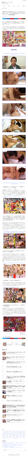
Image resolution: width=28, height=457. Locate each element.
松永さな (18, 433)
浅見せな (17, 434)
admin (24, 334)
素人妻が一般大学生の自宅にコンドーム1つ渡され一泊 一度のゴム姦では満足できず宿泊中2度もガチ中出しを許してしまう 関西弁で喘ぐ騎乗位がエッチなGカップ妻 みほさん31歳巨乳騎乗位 (15, 406)
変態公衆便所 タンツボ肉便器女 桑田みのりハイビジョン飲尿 (13, 395)
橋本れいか (7, 434)
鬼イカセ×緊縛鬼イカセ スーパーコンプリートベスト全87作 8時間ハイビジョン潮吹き (11, 445)
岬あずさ (4, 433)
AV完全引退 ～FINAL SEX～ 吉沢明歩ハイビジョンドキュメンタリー (14, 414)
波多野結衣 (14, 434)
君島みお (18, 432)
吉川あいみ (14, 432)
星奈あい (9, 433)
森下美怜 (4, 434)
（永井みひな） (15, 438)
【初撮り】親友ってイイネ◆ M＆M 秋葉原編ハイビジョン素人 (14, 371)
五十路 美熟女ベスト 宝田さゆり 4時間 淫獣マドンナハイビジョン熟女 (11, 287)
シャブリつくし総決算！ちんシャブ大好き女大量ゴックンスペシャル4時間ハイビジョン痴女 (12, 447)
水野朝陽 (11, 434)
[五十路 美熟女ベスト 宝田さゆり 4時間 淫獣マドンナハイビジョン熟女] (14, 295)
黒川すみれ (4, 438)
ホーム (3, 8)
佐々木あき (4, 432)
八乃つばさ (11, 432)
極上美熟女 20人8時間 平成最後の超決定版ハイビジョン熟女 (13, 366)
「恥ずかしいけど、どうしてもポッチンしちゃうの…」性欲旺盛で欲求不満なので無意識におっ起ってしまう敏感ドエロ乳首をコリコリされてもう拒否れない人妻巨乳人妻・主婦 (15, 377)
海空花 (20, 434)
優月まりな (7, 432)
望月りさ (15, 433)
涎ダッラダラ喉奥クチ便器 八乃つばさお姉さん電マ (8, 446)
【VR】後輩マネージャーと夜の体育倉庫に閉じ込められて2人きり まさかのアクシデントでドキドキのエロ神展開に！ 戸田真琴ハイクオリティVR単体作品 (15, 411)
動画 (5, 8)
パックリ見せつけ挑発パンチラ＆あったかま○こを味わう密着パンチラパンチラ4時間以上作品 (12, 444)
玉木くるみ (23, 434)
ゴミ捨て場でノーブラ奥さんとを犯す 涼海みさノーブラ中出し (14, 400)
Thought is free (17, 455)
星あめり (7, 433)
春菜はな (12, 433)
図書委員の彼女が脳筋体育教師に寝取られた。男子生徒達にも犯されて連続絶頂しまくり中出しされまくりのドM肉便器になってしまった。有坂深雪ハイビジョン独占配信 (15, 387)
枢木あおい (21, 433)
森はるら (24, 433)
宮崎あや (24, 432)
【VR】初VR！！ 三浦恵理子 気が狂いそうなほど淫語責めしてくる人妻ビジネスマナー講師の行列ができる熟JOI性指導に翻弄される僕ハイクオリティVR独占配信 (15, 420)
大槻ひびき (21, 432)
